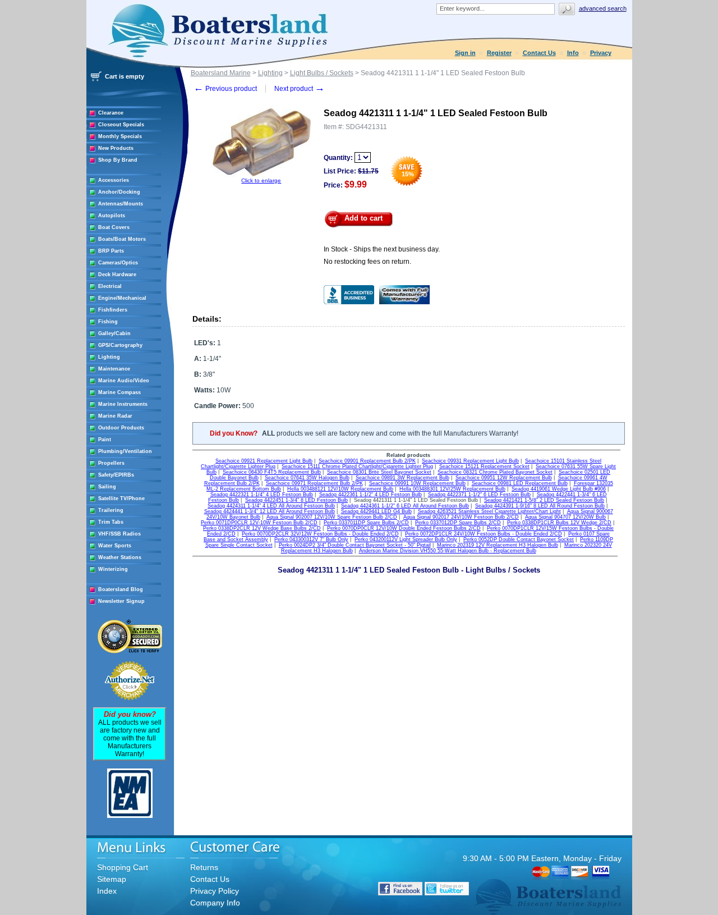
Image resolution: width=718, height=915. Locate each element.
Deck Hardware (117, 274)
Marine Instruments (123, 404)
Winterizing (113, 569)
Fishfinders (112, 310)
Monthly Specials (120, 136)
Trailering (110, 510)
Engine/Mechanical (122, 298)
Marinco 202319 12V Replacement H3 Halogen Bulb (497, 545)
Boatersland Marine (221, 73)
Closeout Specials (121, 124)
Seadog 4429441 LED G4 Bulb (376, 511)
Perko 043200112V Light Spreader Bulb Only (406, 539)
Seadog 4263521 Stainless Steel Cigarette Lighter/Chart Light (489, 511)
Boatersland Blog (120, 589)
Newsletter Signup (121, 601)
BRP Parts (111, 251)
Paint (104, 439)
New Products (116, 148)
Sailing (107, 486)
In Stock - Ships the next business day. (382, 249)
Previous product (225, 89)
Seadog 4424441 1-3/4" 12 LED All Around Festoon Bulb (269, 511)
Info (573, 52)
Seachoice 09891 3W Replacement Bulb (402, 478)
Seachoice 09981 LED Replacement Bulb (520, 483)
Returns (204, 867)
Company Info (215, 902)
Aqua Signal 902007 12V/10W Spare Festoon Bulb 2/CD (331, 517)
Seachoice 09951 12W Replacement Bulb (503, 478)
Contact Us (539, 52)
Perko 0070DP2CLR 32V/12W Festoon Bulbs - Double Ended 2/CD (320, 534)
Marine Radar (115, 416)
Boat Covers (114, 227)
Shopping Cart (122, 867)
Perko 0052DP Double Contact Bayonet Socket (518, 539)
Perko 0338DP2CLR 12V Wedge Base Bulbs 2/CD (262, 528)
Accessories (113, 180)
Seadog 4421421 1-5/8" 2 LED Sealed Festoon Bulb (544, 500)
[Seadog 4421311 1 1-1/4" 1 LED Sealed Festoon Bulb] (261, 175)
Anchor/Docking (119, 192)
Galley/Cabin (114, 333)
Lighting (109, 357)
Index (107, 890)
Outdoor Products (121, 428)
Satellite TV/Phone (121, 498)
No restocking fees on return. (367, 262)
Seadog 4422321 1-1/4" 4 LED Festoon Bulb (261, 494)
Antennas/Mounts (120, 204)
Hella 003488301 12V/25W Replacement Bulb (452, 489)
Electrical (110, 286)
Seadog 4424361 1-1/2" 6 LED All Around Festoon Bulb (405, 506)
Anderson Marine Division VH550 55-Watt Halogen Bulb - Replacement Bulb (447, 550)
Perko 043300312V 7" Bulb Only (311, 539)
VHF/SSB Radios (119, 534)
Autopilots (111, 215)
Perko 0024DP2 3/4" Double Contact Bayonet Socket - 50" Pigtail (355, 545)
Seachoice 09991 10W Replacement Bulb (417, 483)
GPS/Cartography (120, 345)
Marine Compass (119, 392)
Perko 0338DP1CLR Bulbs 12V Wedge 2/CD (559, 522)
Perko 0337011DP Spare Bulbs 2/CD (366, 522)
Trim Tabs (110, 522)
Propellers (111, 463)
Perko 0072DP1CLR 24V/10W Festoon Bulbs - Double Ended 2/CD (483, 534)
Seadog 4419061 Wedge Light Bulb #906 (559, 489)
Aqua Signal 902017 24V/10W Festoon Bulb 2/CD (461, 517)
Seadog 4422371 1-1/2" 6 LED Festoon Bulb (479, 494)
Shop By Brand (117, 160)
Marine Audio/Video (123, 380)
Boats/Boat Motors (122, 239)
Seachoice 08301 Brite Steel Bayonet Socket (379, 472)
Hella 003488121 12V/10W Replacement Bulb (340, 489)
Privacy (600, 52)
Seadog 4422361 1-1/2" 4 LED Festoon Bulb (370, 494)
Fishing (108, 321)
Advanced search (603, 8)
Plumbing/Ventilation (125, 451)
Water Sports (114, 545)
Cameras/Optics (118, 263)
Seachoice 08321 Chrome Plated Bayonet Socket (495, 472)
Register (499, 52)
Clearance (110, 113)
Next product (299, 89)
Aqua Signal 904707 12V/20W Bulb (565, 517)
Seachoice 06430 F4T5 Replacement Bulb (272, 472)
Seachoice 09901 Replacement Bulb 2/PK (367, 461)
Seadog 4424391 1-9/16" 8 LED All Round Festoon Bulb (540, 506)
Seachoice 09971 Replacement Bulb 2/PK (314, 483)
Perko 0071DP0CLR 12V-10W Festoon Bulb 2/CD (259, 522)
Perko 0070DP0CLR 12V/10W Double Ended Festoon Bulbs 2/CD (404, 528)
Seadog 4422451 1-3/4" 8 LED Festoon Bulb (296, 500)
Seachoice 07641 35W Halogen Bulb (307, 478)
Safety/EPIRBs (116, 475)
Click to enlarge (261, 180)
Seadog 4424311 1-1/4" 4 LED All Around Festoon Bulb (271, 506)
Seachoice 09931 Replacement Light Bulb (470, 461)
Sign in (465, 52)
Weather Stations (119, 557)
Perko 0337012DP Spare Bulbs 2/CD (458, 522)
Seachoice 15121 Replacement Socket (484, 466)
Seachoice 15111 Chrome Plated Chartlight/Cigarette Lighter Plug (357, 466)
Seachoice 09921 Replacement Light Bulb (263, 461)
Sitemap (111, 879)
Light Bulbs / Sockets (321, 73)
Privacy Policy (214, 890)
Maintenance (114, 369)
